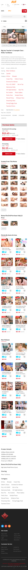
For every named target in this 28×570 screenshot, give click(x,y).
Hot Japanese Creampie (5, 392)
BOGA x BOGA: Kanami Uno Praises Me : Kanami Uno (20, 373)
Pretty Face (9, 95)
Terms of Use (4, 540)
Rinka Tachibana (10, 71)
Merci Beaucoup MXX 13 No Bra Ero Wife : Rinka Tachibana (21, 307)
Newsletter (16, 540)
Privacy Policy (4, 553)
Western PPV (17, 535)
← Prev (4, 26)
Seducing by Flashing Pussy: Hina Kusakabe (7, 431)
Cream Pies (9, 79)
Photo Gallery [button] (13, 45)
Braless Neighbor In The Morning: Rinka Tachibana (6, 326)
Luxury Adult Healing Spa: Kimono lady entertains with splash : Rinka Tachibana (20, 268)
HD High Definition (11, 90)
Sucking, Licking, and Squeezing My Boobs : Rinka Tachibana (21, 326)
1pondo (8, 73)
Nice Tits (21, 90)
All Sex (8, 76)
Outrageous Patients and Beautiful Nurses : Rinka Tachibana (7, 307)
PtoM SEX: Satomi (20, 430)
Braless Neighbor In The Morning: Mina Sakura (6, 353)
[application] (14, 36)
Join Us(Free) (17, 537)
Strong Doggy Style (11, 103)
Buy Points (8, 5)
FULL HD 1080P (10, 84)
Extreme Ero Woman (12, 81)
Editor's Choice (19, 79)
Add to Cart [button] (8, 139)
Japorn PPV (17, 533)
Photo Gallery (18, 92)
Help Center (16, 4)
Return (3, 551)
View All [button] (3, 209)
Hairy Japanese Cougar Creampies (20, 392)
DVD (2, 11)
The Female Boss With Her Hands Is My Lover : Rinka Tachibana (21, 249)
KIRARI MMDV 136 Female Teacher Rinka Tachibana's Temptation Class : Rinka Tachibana (6, 287)
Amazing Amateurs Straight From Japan (6, 411)
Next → (24, 26)
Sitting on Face (20, 98)
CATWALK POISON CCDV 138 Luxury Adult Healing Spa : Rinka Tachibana (6, 268)
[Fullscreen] (24, 41)
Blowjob (14, 76)
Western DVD (4, 535)
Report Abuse (4, 549)
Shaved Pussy (10, 98)
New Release (5, 340)
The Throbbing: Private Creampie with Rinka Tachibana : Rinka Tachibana (21, 287)
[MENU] (26, 20)
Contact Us (16, 547)
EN (25, 4)
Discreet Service (17, 551)
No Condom (9, 92)
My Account (16, 549)
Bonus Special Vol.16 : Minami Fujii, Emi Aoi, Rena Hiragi (21, 411)
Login (2, 4)
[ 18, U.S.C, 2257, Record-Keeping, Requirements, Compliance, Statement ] (14, 564)
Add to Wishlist (21, 139)
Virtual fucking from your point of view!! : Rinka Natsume (6, 373)
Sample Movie (19, 95)
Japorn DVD (4, 533)
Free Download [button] (21, 45)
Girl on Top (20, 84)
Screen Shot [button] (5, 45)
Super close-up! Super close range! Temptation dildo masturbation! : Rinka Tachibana (7, 249)
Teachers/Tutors (10, 106)
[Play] (14, 36)
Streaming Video (10, 100)
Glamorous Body (10, 87)
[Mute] (22, 41)
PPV (9, 11)
